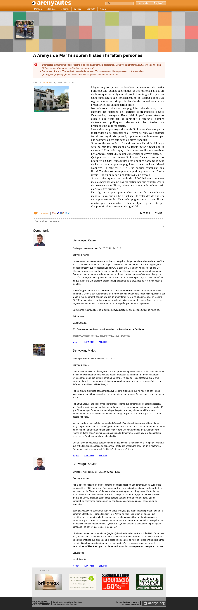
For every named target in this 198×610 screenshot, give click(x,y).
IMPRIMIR (145, 213)
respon (76, 342)
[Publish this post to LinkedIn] (66, 213)
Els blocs (51, 9)
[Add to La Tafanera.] (53, 213)
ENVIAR (158, 213)
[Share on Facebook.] (61, 213)
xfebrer (46, 82)
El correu (64, 9)
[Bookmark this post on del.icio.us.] (58, 213)
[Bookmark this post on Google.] (63, 213)
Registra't (158, 3)
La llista (77, 9)
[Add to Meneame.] (55, 213)
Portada (38, 9)
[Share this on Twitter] (69, 213)
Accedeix (143, 3)
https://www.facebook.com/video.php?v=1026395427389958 (101, 336)
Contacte (90, 9)
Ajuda (103, 9)
